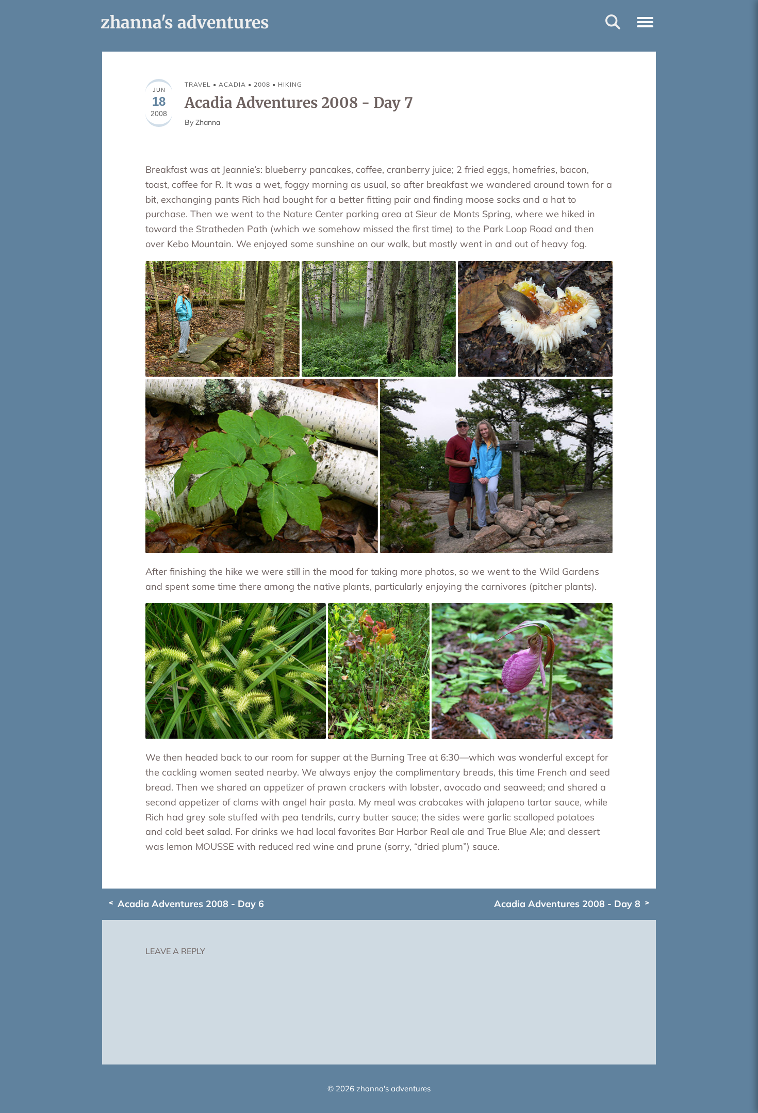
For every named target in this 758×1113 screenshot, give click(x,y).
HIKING (290, 84)
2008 (262, 84)
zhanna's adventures (185, 22)
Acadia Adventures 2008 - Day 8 (567, 904)
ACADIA (232, 84)
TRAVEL (198, 84)
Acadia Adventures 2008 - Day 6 (191, 904)
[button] (645, 20)
